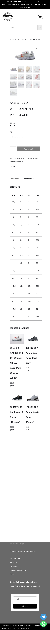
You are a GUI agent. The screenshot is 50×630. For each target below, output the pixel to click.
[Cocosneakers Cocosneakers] (7, 17)
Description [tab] (14, 178)
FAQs (12, 574)
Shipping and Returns (18, 570)
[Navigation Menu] (45, 17)
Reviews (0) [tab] (28, 178)
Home (12, 39)
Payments (13, 566)
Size (11, 132)
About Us (13, 562)
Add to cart (28, 149)
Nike (18, 39)
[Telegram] (43, 617)
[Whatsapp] (43, 624)
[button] (36, 49)
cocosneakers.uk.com (35, 2)
